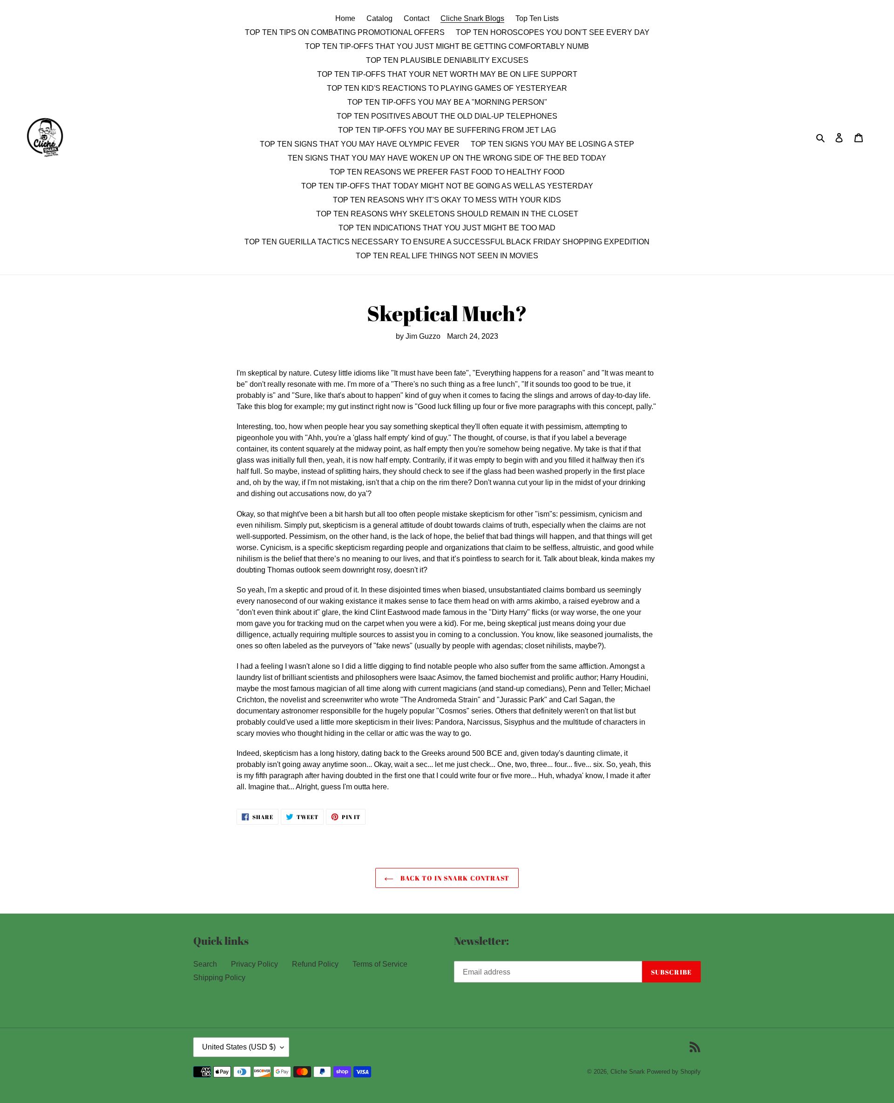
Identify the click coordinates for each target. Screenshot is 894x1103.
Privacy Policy (254, 964)
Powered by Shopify (674, 1071)
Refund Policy (315, 964)
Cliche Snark (627, 1071)
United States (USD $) (239, 1047)
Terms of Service (379, 964)
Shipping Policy (219, 978)
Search (205, 964)
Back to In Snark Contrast (453, 878)
